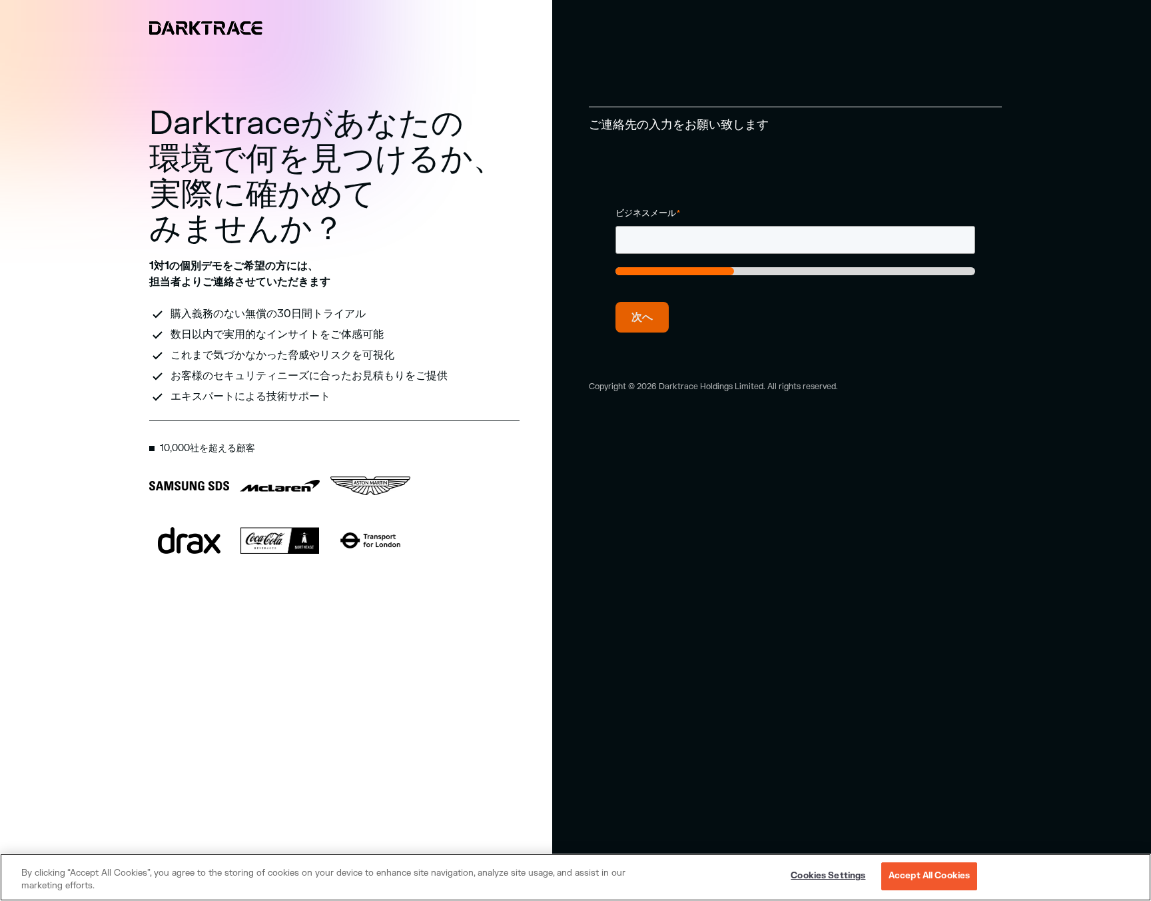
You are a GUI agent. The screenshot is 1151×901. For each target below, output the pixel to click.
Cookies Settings (828, 875)
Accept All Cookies (929, 875)
